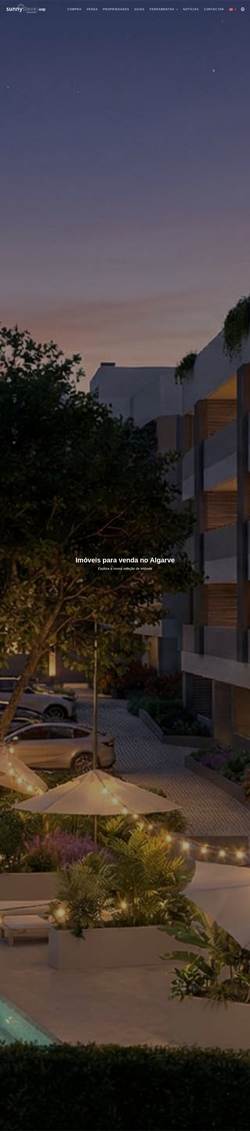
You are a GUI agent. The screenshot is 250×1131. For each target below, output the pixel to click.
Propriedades (116, 9)
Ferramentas (162, 9)
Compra (74, 9)
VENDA (92, 9)
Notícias (191, 9)
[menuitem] (242, 9)
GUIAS (139, 9)
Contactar (214, 9)
